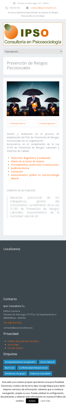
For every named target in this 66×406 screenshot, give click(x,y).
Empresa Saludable (40, 373)
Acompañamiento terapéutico (20, 361)
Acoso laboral (47, 361)
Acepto (32, 400)
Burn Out (9, 367)
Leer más (45, 400)
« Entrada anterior (17, 123)
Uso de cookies (15, 347)
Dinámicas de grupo (15, 373)
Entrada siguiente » (48, 123)
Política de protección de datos (23, 341)
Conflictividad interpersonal (33, 367)
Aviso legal (13, 344)
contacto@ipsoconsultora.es (43, 7)
